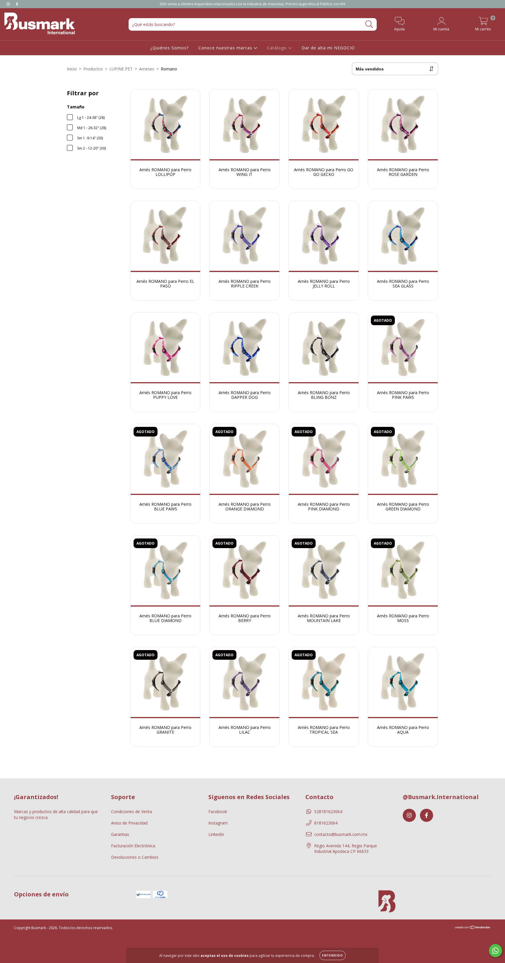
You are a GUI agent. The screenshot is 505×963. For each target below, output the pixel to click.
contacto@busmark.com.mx (340, 834)
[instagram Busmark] (8, 4)
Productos (93, 69)
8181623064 (326, 823)
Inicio (72, 69)
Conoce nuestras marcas (226, 48)
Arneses (146, 69)
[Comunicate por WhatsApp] (495, 950)
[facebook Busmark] (17, 4)
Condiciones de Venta (131, 811)
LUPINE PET (121, 69)
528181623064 (328, 811)
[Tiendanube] (472, 927)
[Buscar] (369, 24)
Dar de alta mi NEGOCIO (328, 48)
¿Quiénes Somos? (169, 48)
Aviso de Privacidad (129, 823)
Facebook (217, 811)
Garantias (120, 834)
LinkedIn (216, 834)
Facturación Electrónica (133, 845)
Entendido (332, 955)
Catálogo (277, 48)
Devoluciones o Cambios (134, 857)
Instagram (218, 823)
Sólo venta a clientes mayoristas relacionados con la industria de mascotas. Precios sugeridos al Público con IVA (252, 3)
